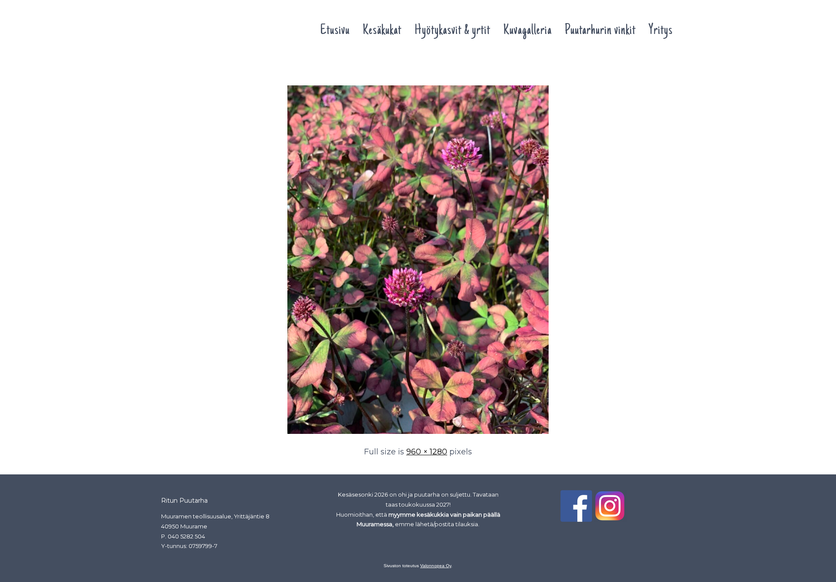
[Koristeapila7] (418, 434)
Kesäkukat (382, 31)
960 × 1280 (426, 452)
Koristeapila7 (183, 68)
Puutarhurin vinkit (600, 31)
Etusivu (335, 31)
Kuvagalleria (527, 31)
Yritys (661, 31)
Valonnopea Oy (435, 565)
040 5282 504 (186, 536)
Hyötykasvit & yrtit (452, 31)
